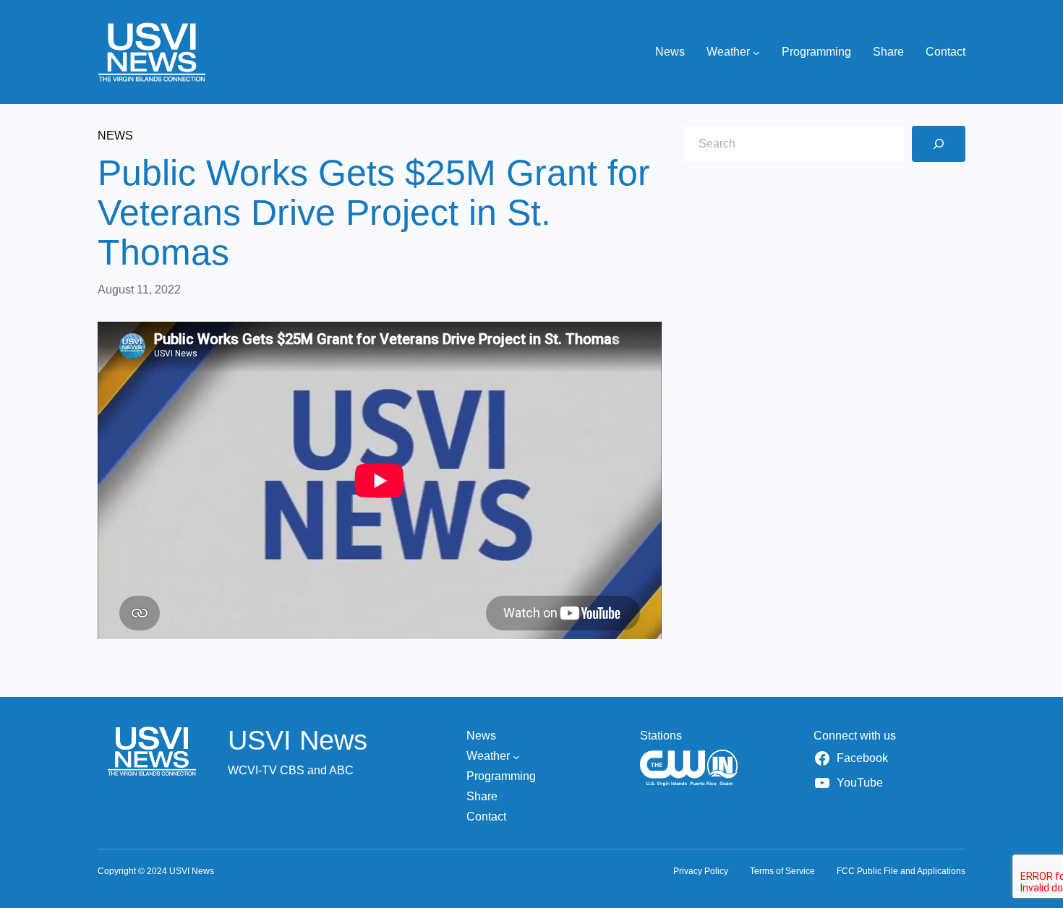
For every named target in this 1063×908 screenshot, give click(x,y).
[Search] (938, 144)
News (115, 135)
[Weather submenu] (756, 52)
